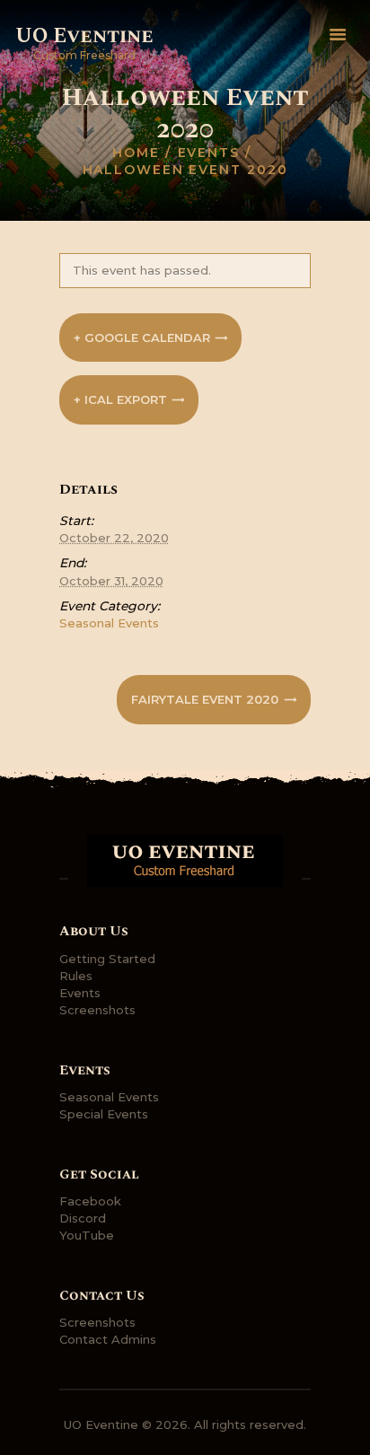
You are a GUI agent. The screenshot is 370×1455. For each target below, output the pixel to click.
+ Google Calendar (142, 337)
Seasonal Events (109, 623)
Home (136, 153)
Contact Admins (107, 1339)
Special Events (103, 1114)
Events (209, 153)
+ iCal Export (120, 399)
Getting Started (107, 958)
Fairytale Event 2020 (206, 699)
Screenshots (97, 1010)
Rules (75, 976)
